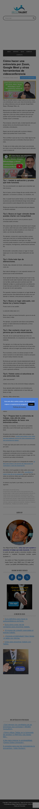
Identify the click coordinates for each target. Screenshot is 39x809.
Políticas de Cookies (19, 407)
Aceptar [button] (31, 404)
